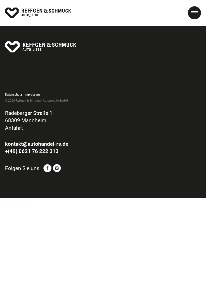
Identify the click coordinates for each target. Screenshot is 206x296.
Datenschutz (13, 94)
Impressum (32, 94)
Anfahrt (14, 128)
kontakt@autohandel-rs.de (36, 144)
